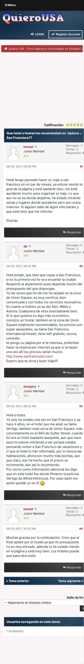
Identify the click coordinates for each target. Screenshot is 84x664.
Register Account (67, 34)
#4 (81, 528)
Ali (25, 246)
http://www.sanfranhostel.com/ (29, 356)
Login (39, 34)
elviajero (29, 386)
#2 (81, 266)
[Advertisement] (42, 84)
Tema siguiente (69, 581)
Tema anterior (19, 581)
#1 (81, 166)
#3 (81, 406)
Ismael (28, 147)
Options (73, 133)
